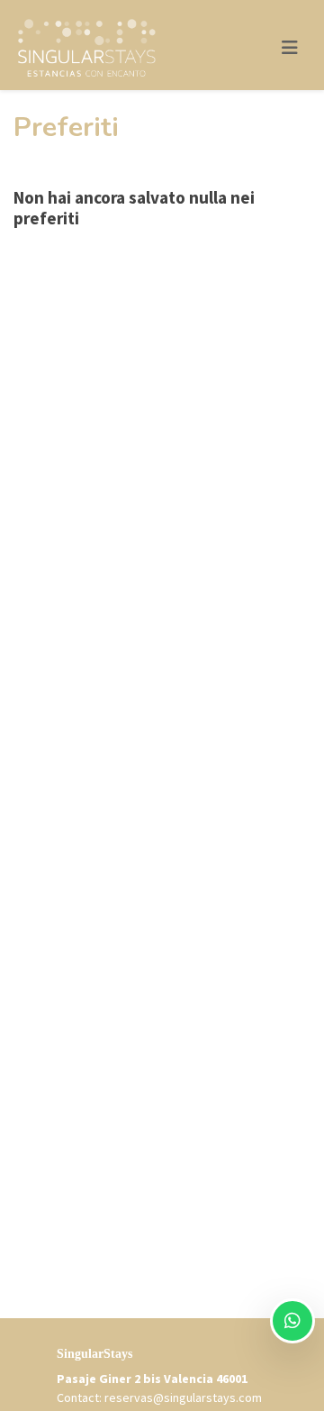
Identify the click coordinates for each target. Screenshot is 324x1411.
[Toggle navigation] (290, 47)
